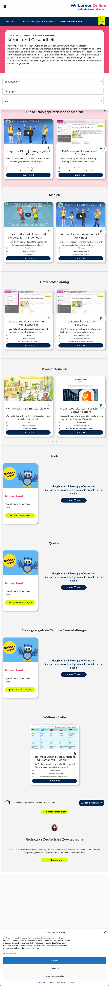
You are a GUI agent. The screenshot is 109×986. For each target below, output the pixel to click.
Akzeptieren (54, 960)
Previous (3, 149)
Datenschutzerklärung (57, 982)
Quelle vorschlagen (22, 602)
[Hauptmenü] (5, 6)
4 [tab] (61, 185)
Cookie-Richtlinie (41, 982)
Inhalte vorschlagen (22, 689)
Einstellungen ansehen (54, 976)
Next (104, 149)
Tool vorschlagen (22, 515)
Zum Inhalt (28, 175)
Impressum (70, 982)
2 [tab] (53, 185)
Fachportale (10, 21)
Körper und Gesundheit (71, 21)
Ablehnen (54, 968)
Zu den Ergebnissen (91, 803)
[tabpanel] (28, 149)
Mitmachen (56, 860)
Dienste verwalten (9, 953)
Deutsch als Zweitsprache (31, 21)
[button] (104, 932)
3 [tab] (57, 185)
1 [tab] (49, 185)
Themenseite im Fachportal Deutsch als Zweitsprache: (31, 35)
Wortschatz (51, 21)
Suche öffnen (74, 500)
